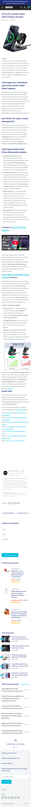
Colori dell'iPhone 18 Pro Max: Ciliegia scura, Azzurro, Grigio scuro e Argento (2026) (20, 665)
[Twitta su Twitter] (16, 503)
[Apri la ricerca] (21, 7)
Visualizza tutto (25, 684)
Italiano (4, 789)
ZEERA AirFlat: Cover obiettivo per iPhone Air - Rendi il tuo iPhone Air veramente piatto (18, 573)
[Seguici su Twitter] (6, 797)
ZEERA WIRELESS (15, 568)
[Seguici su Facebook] (3, 797)
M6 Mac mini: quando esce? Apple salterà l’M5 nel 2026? (19, 656)
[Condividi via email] (19, 503)
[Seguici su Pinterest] (12, 797)
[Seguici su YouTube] (15, 797)
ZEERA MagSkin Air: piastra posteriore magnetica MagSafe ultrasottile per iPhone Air (18, 594)
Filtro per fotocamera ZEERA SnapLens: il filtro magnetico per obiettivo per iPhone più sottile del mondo (19, 614)
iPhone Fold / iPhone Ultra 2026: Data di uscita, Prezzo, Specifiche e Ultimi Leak (20, 647)
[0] (28, 7)
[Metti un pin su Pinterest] (12, 503)
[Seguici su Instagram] (9, 797)
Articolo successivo (22, 513)
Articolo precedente (8, 513)
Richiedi (6, 781)
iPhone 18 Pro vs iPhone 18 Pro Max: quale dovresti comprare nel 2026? (20, 674)
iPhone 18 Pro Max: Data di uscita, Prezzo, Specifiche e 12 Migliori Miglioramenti (20, 638)
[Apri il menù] (2, 7)
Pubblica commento (10, 555)
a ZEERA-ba (10, 388)
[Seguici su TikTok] (18, 797)
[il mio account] (24, 7)
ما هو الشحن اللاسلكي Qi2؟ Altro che (15, 440)
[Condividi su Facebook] (9, 503)
